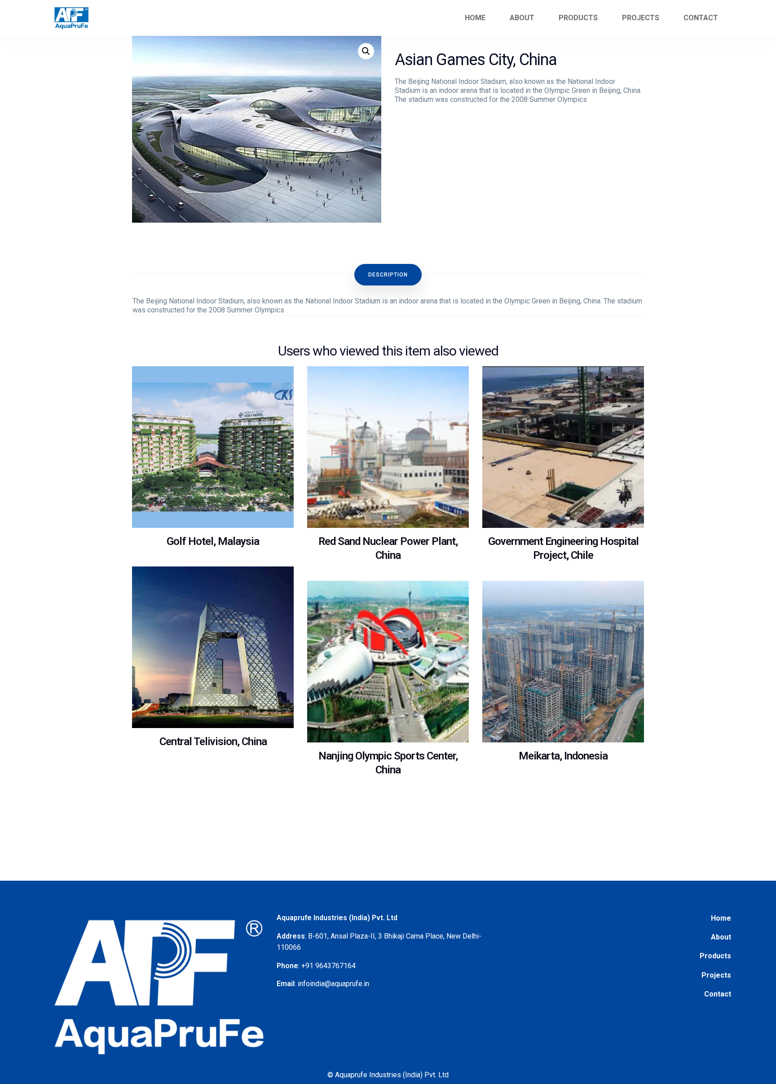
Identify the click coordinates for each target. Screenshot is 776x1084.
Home (475, 17)
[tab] (388, 274)
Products (715, 956)
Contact (700, 17)
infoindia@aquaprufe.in (333, 983)
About (522, 17)
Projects (716, 975)
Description (388, 275)
